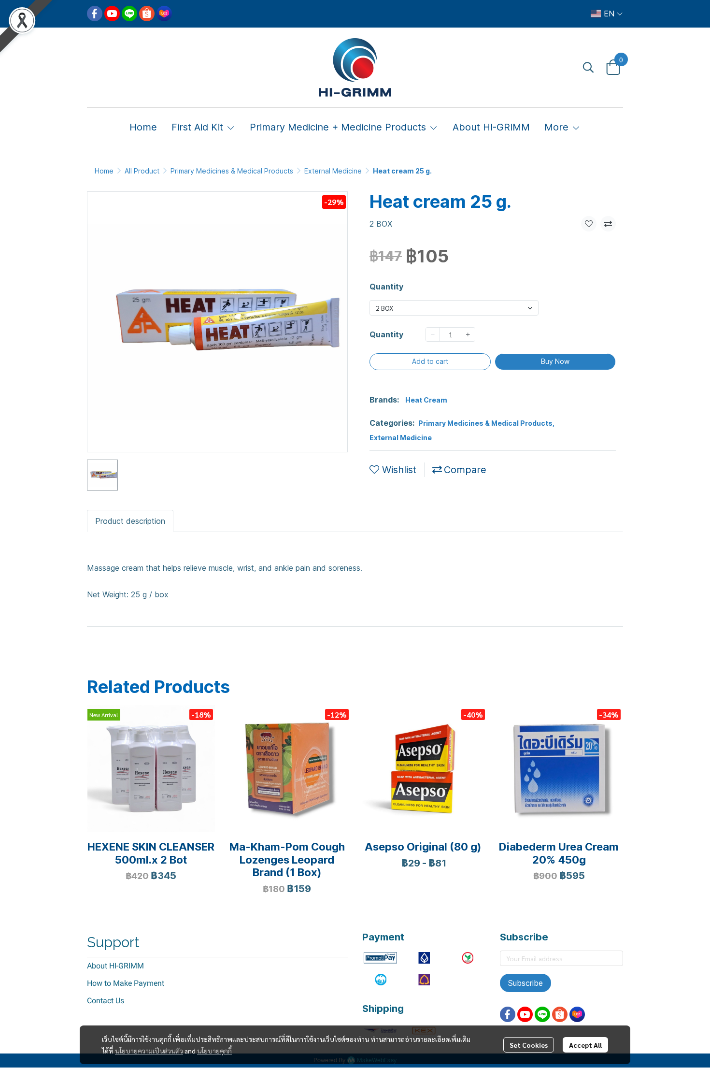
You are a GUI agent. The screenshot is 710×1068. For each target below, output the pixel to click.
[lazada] (164, 13)
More (557, 127)
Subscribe (525, 983)
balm (148, 654)
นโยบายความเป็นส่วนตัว (149, 1050)
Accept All (585, 1044)
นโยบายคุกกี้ (214, 1050)
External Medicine (333, 171)
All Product (142, 171)
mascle (182, 654)
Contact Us (105, 1000)
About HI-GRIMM (115, 965)
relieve (220, 654)
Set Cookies (529, 1044)
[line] (129, 13)
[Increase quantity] (468, 334)
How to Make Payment (125, 983)
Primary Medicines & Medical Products (231, 171)
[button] (606, 13)
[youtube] (112, 13)
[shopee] (147, 13)
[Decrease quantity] (433, 334)
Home (104, 171)
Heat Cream (426, 400)
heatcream (108, 654)
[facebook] (94, 13)
